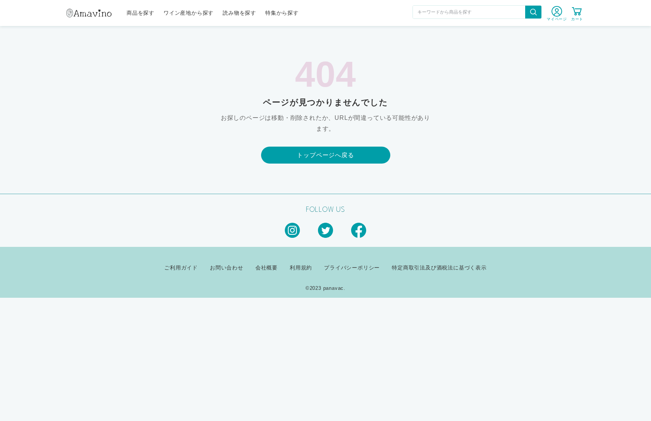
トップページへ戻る (325, 155)
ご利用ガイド (181, 268)
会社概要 (266, 268)
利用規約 (301, 268)
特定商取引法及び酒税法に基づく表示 (439, 268)
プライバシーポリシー (352, 268)
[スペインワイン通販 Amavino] (89, 14)
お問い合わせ (226, 268)
